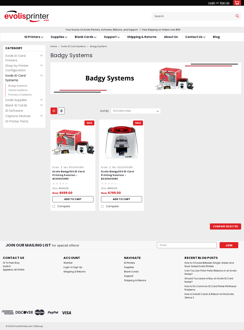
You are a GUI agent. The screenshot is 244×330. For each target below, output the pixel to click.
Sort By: (104, 111)
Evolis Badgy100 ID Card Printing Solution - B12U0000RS (68, 175)
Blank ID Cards (16, 105)
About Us (171, 37)
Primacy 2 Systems (20, 94)
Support (110, 37)
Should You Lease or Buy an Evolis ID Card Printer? (209, 280)
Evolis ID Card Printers (15, 58)
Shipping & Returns (142, 37)
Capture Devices (17, 116)
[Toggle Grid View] (54, 111)
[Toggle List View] (61, 111)
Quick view (73, 161)
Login (211, 3)
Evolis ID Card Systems (15, 77)
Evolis (55, 167)
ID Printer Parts (16, 121)
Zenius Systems (18, 90)
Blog (216, 37)
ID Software (14, 110)
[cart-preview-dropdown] (236, 2)
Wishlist (67, 262)
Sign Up (225, 3)
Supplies (58, 37)
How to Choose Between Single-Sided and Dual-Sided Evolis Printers (209, 264)
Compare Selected (225, 226)
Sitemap (38, 326)
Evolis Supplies (16, 100)
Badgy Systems (17, 86)
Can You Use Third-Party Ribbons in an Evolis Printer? (211, 272)
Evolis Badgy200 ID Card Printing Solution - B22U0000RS (117, 175)
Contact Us (194, 37)
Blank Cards (84, 37)
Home (54, 46)
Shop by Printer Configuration (17, 67)
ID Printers (32, 37)
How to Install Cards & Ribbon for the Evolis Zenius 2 (209, 295)
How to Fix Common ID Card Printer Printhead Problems (210, 288)
